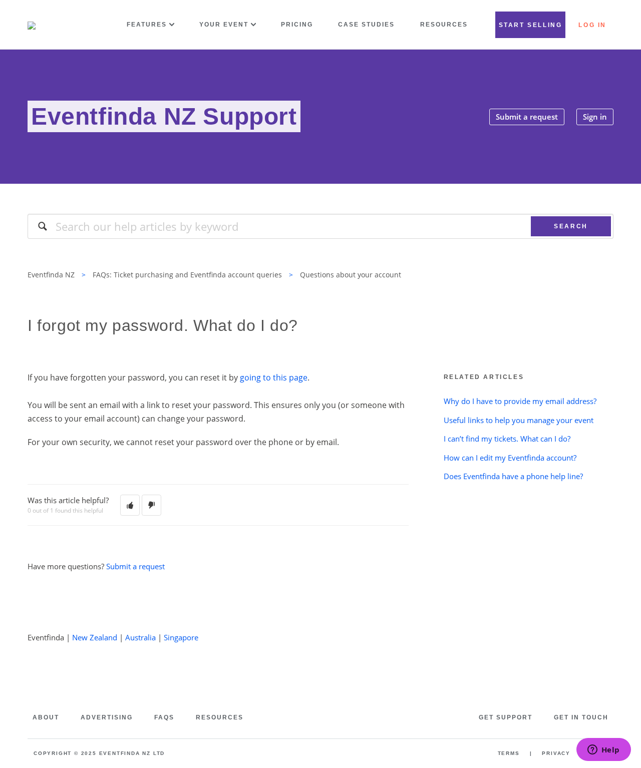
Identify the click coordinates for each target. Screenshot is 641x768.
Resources (444, 24)
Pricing (297, 24)
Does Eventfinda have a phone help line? (513, 476)
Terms (509, 753)
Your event (223, 24)
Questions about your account (350, 274)
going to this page (273, 377)
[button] (130, 505)
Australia (140, 637)
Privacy (556, 753)
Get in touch (581, 717)
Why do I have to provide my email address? (520, 401)
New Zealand (94, 637)
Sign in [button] (595, 117)
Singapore (181, 637)
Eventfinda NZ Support (164, 116)
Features (147, 24)
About (46, 717)
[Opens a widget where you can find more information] (603, 750)
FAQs (164, 717)
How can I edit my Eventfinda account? (510, 458)
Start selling (530, 25)
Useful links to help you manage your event (518, 420)
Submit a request (527, 117)
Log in (592, 25)
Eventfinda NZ (51, 274)
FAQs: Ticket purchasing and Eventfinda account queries (187, 274)
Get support (505, 717)
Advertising (107, 717)
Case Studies (366, 24)
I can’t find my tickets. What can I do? (507, 439)
